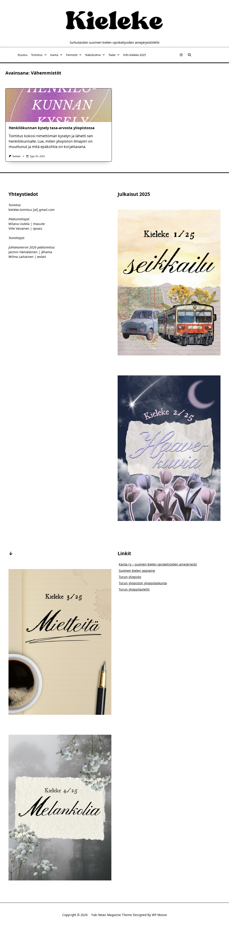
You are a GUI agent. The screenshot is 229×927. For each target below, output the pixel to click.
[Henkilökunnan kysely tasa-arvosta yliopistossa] (59, 105)
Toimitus (36, 55)
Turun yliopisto (130, 577)
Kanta (54, 55)
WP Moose (159, 915)
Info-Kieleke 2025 (134, 55)
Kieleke (17, 156)
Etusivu (23, 55)
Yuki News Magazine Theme (111, 915)
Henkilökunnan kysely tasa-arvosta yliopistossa (52, 127)
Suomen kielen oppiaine (137, 570)
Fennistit (72, 55)
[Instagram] (181, 55)
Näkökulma (93, 55)
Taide (111, 55)
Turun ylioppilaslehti (134, 589)
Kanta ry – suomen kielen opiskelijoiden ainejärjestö (158, 564)
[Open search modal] (189, 55)
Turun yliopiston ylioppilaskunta (143, 583)
